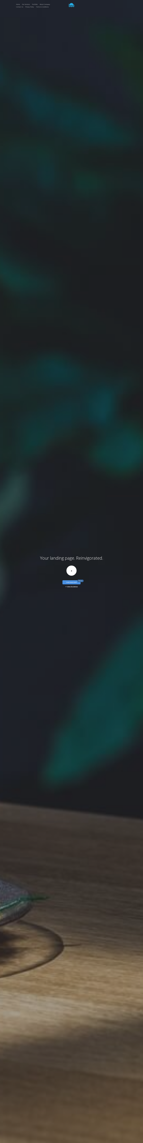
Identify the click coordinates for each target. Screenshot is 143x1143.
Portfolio (35, 4)
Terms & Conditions (42, 7)
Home (18, 4)
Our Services (26, 4)
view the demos (72, 586)
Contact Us (19, 7)
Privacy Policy (29, 7)
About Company (45, 4)
